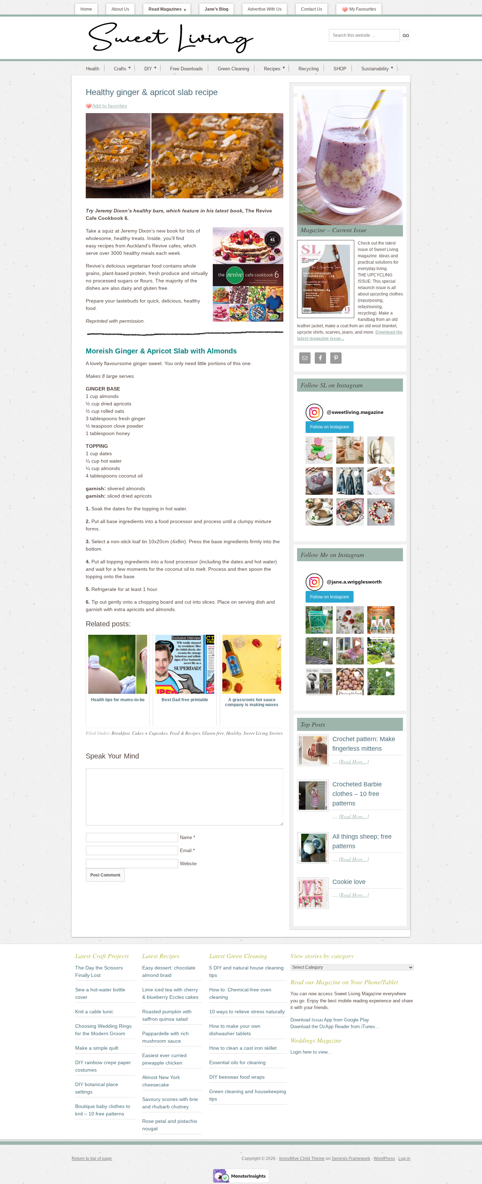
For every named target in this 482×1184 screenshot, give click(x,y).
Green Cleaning (233, 68)
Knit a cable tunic (94, 1011)
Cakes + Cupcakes (150, 733)
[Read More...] (354, 761)
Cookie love (349, 881)
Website (188, 863)
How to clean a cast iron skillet (243, 1048)
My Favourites (362, 9)
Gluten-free (213, 733)
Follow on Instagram (329, 426)
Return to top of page (92, 1158)
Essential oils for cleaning (237, 1062)
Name (186, 837)
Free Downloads (186, 68)
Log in (404, 1158)
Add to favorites (109, 106)
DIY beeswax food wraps (237, 1077)
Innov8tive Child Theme (302, 1158)
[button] (319, 450)
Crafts (117, 68)
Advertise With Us (265, 9)
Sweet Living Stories (263, 733)
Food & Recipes (185, 733)
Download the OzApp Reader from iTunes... (334, 1026)
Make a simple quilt (96, 1048)
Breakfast (121, 733)
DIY (145, 68)
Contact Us (311, 9)
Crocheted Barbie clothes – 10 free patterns (357, 794)
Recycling (309, 68)
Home (86, 9)
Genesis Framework (351, 1158)
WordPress (384, 1158)
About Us (120, 9)
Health (92, 68)
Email (186, 850)
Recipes (269, 68)
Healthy (233, 733)
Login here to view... (310, 1052)
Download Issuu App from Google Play (329, 1019)
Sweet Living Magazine (133, 38)
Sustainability (372, 68)
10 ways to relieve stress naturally (247, 1011)
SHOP (340, 68)
